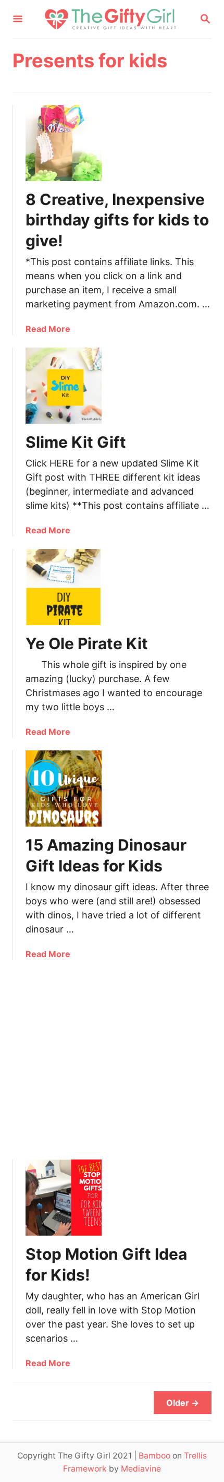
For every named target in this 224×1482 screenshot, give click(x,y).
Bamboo (154, 1456)
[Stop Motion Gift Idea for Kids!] (64, 1198)
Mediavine (141, 1469)
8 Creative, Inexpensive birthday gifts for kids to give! (117, 220)
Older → (182, 1402)
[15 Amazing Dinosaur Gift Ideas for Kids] (64, 788)
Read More (48, 329)
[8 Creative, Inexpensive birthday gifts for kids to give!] (64, 143)
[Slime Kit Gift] (64, 386)
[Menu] (17, 19)
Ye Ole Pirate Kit (87, 643)
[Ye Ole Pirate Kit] (64, 587)
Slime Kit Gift (76, 442)
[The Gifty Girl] (110, 19)
